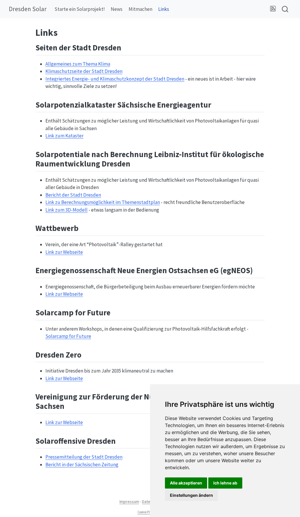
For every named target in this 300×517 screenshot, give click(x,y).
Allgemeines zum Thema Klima (77, 64)
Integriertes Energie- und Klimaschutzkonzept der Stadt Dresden (114, 79)
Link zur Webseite (64, 252)
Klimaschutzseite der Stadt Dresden (83, 71)
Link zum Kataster (64, 135)
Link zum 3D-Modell (66, 210)
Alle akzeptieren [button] (186, 482)
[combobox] (285, 9)
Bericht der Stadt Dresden (73, 195)
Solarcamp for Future (68, 336)
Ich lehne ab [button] (225, 482)
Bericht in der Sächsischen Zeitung (81, 464)
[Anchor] (127, 47)
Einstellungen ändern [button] (191, 495)
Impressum (129, 501)
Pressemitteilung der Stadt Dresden (83, 457)
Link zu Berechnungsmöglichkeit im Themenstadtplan (102, 202)
